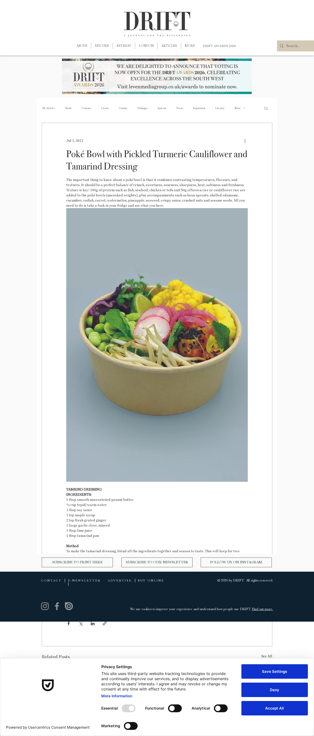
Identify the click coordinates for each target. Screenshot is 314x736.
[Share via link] (104, 623)
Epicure (162, 108)
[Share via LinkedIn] (92, 623)
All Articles (48, 108)
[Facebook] (57, 606)
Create (105, 108)
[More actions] (245, 141)
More (238, 108)
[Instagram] (45, 606)
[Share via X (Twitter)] (80, 623)
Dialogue (142, 108)
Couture (86, 108)
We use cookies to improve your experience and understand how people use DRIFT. (191, 609)
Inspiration (199, 108)
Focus (179, 108)
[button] (189, 46)
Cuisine (123, 108)
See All (266, 656)
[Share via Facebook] (68, 623)
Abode (68, 108)
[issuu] (69, 606)
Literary (220, 108)
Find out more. (262, 609)
